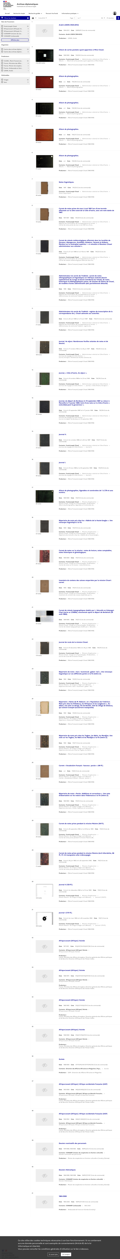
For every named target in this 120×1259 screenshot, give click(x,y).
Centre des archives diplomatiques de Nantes (18, 49)
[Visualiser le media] (44, 55)
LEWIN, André (8, 71)
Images (6, 80)
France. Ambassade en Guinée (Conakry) (17, 68)
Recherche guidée (34, 13)
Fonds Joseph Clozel (10, 26)
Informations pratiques (69, 13)
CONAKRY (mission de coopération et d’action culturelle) (22, 33)
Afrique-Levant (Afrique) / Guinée (14, 29)
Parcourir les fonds (52, 13)
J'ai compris (66, 1254)
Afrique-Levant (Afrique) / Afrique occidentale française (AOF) (23, 31)
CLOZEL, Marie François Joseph (14, 61)
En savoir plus (53, 1254)
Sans (5, 82)
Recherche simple (19, 13)
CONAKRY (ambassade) (11, 36)
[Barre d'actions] (118, 18)
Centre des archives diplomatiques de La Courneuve (20, 52)
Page (71, 18)
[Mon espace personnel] (115, 13)
